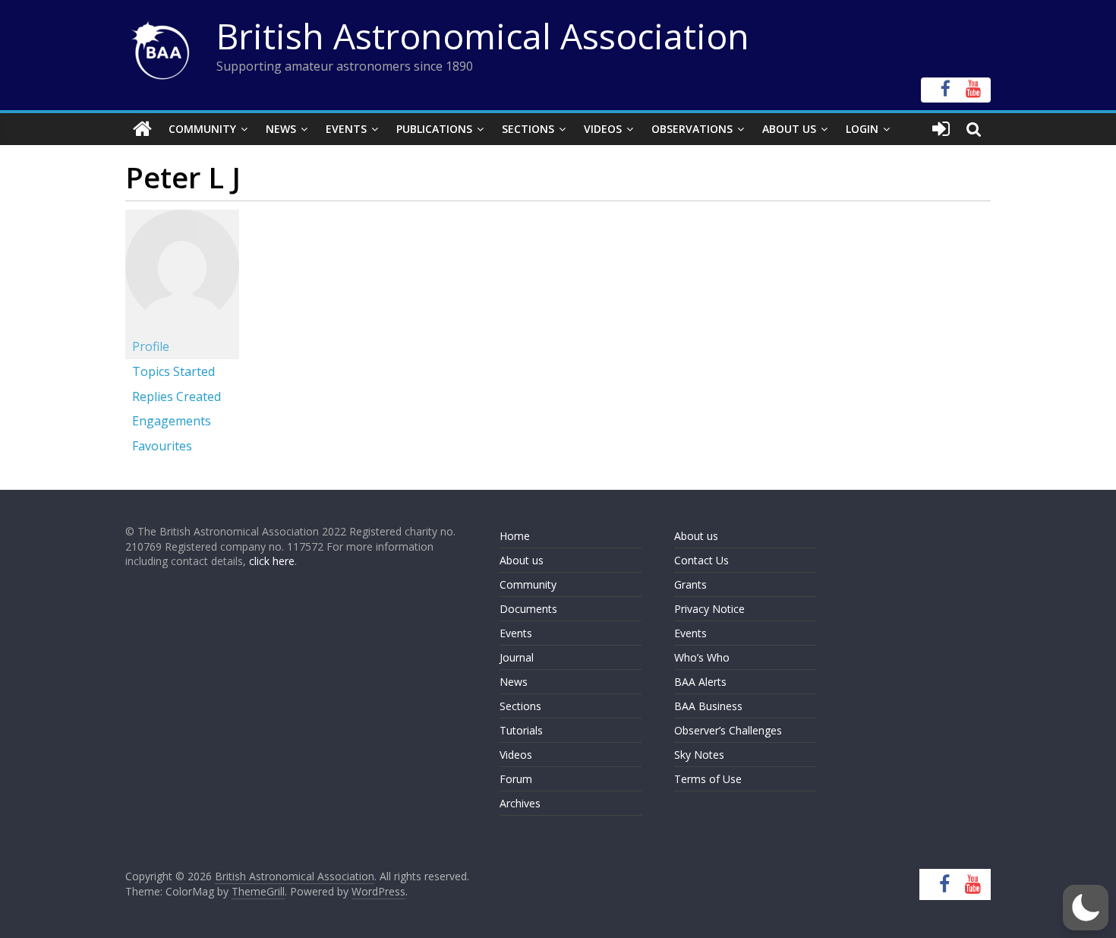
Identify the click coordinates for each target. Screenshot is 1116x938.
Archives (520, 803)
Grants (690, 584)
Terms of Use (708, 779)
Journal (517, 657)
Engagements (171, 420)
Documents (528, 609)
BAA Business (708, 706)
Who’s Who (702, 657)
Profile (150, 346)
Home (515, 536)
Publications (434, 129)
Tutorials (521, 730)
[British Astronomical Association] (142, 129)
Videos (603, 129)
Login (862, 129)
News (281, 129)
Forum (516, 779)
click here (272, 561)
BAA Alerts (700, 681)
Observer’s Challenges (728, 730)
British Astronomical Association (482, 35)
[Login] (941, 129)
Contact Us (701, 560)
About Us (789, 129)
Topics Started (173, 371)
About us (522, 560)
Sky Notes (699, 754)
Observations (692, 129)
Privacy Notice (709, 609)
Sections (528, 129)
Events (346, 129)
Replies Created (176, 396)
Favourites (162, 445)
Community (202, 129)
